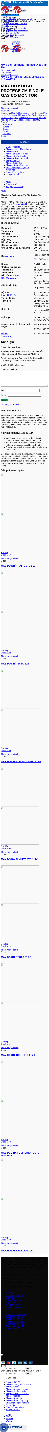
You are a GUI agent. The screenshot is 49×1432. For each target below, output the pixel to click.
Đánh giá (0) (11, 184)
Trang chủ (5, 19)
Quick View (6, 555)
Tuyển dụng (11, 1302)
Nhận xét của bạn (9, 369)
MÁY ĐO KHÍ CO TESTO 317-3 (18, 1055)
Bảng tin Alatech (13, 1305)
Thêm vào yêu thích (9, 108)
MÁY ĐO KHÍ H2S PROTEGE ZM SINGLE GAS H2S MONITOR (22, 78)
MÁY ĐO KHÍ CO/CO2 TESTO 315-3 (21, 761)
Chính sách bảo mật (15, 1317)
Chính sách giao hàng (16, 1324)
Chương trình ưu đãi (15, 1326)
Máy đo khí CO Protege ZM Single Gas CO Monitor (24, 114)
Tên (3, 390)
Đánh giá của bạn (9, 365)
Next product (6, 72)
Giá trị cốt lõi (11, 1298)
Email (4, 395)
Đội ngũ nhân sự (13, 1300)
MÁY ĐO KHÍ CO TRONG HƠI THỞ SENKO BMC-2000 (24, 66)
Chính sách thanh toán (16, 1321)
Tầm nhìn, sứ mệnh (14, 1295)
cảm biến (9, 256)
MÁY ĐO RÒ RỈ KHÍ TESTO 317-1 (19, 859)
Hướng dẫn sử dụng (15, 1328)
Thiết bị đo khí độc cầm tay (28, 120)
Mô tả (8, 182)
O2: (35, 259)
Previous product (8, 24)
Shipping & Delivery (15, 187)
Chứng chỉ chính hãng (16, 1315)
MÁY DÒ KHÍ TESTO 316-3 (16, 957)
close (3, 136)
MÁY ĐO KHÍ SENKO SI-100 (17, 1250)
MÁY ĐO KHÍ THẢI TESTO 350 (18, 566)
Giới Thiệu (11, 1293)
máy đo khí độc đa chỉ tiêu (26, 118)
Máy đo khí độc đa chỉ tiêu (21, 19)
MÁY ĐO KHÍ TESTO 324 (15, 663)
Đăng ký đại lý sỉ (13, 1307)
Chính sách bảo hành (15, 1319)
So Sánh (5, 111)
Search (28, 1368)
